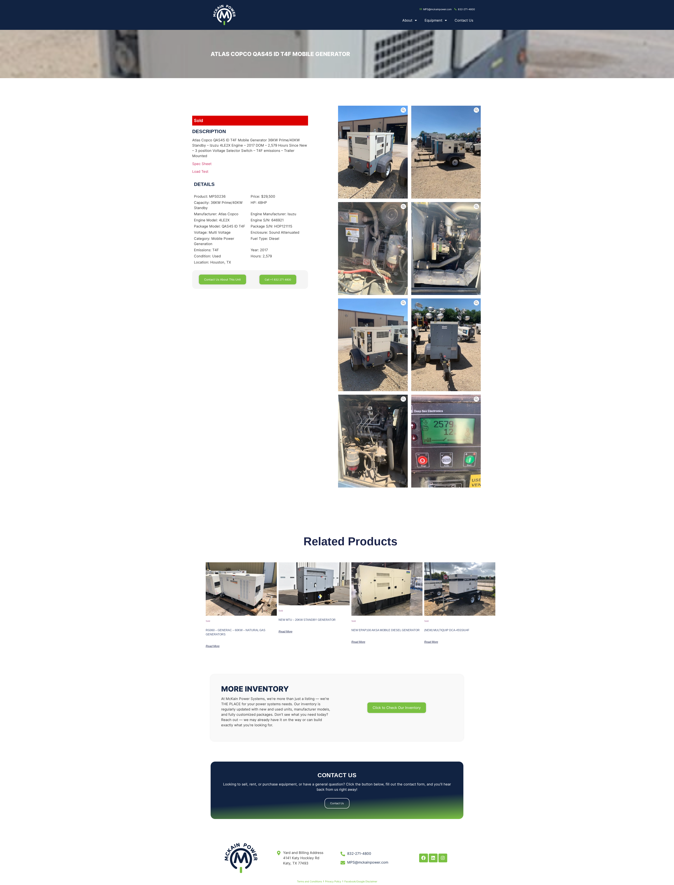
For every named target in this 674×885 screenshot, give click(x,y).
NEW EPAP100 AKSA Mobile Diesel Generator (385, 630)
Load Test (200, 171)
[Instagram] (442, 858)
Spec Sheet (202, 164)
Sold (198, 120)
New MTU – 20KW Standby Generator (307, 619)
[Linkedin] (433, 858)
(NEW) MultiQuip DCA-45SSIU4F (446, 630)
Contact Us (464, 20)
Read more (213, 646)
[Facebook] (423, 858)
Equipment (433, 20)
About (407, 20)
